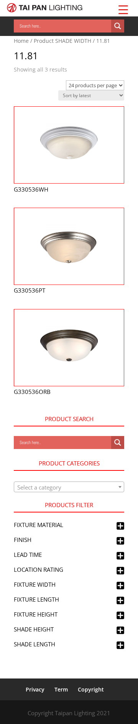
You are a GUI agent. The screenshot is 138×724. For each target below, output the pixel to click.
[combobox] (69, 487)
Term (61, 689)
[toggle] (120, 526)
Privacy (35, 689)
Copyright (91, 689)
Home (21, 40)
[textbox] (69, 487)
